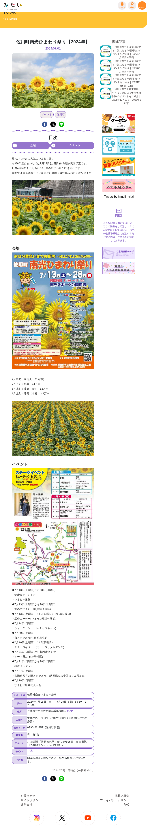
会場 (33, 145)
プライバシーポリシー (114, 800)
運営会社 (26, 804)
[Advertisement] (118, 331)
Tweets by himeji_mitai (119, 196)
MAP (70, 710)
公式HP (31, 750)
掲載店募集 (122, 795)
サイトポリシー (31, 800)
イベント (46, 114)
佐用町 (61, 114)
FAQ (126, 804)
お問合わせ (28, 795)
